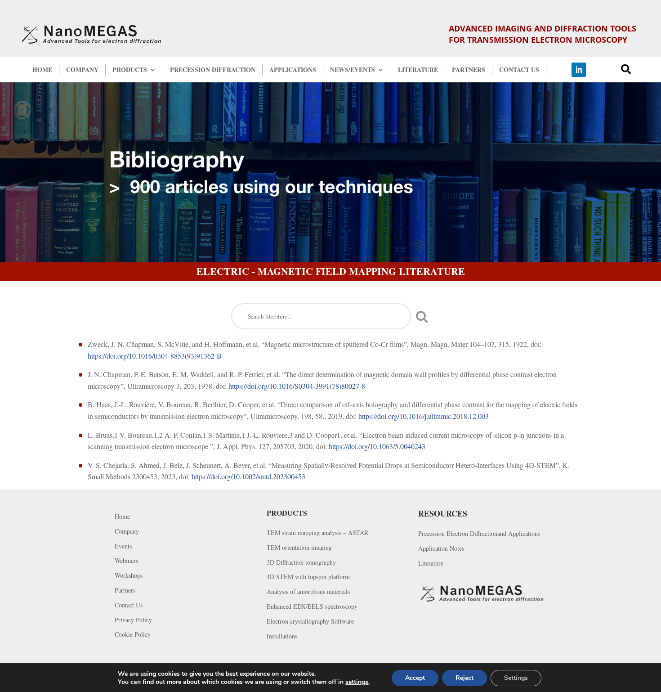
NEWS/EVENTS (352, 70)
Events (123, 546)
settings (356, 682)
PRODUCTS (129, 70)
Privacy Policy (133, 620)
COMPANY (82, 70)
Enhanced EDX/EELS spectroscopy (312, 607)
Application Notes (441, 549)
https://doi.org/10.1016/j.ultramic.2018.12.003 (423, 416)
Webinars (126, 561)
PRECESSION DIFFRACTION (212, 70)
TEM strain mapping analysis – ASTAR (317, 533)
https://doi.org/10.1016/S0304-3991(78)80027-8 (296, 386)
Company (127, 531)
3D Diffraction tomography (301, 562)
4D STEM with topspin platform (308, 577)
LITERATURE (418, 70)
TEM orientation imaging (299, 548)
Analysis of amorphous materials (308, 592)
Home (122, 517)
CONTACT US (519, 70)
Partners (125, 590)
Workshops (129, 576)
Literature (430, 563)
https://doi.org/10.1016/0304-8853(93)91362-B (155, 355)
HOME (42, 70)
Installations (282, 636)
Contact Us (129, 605)
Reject (464, 678)
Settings (516, 678)
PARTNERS (468, 70)
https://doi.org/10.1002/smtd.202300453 (248, 476)
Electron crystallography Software (310, 621)
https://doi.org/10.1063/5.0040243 (377, 446)
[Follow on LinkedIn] (579, 70)
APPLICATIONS (292, 70)
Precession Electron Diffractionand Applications (479, 534)
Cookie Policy (133, 634)
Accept (415, 678)
